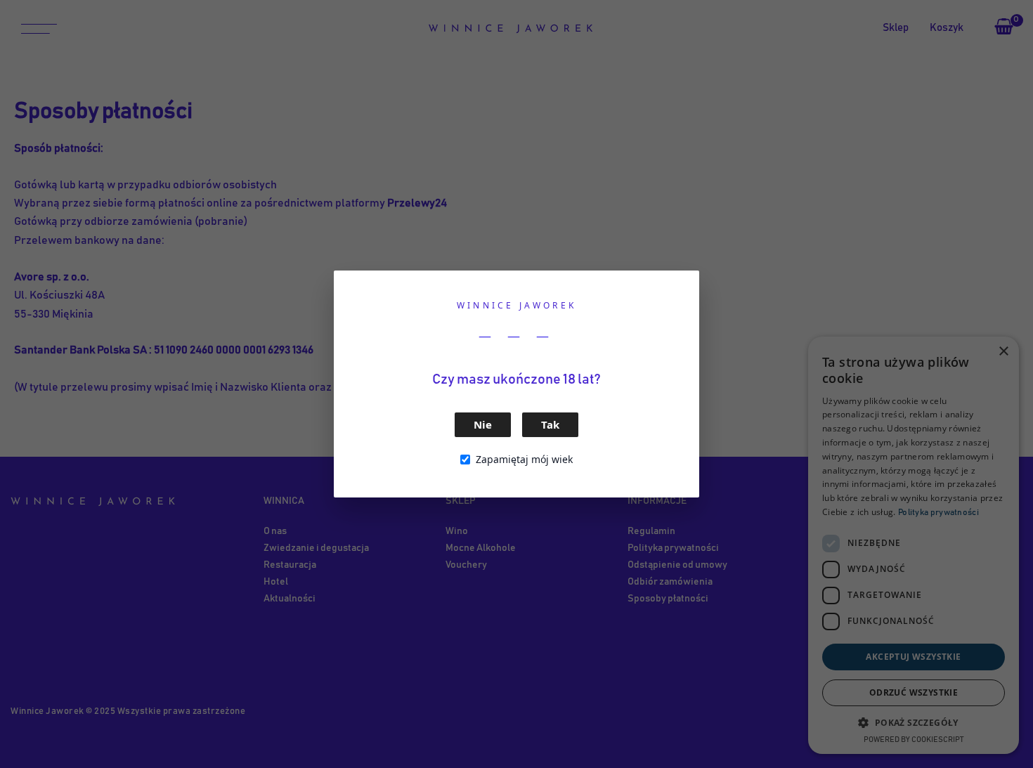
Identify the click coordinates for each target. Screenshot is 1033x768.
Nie (483, 424)
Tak (550, 424)
